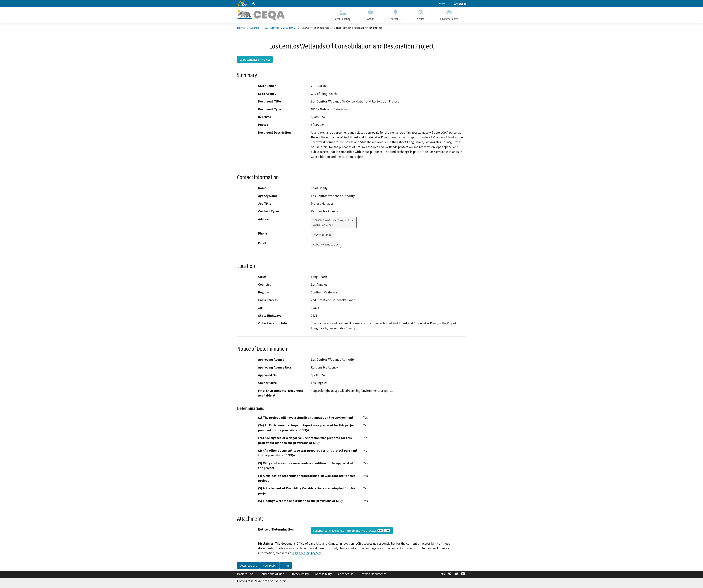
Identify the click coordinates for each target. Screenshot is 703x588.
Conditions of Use (272, 574)
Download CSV (248, 565)
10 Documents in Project (254, 59)
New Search (270, 565)
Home (241, 27)
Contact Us (444, 3)
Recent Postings (343, 19)
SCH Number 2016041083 (280, 27)
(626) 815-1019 (322, 234)
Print (286, 565)
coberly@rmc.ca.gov (326, 244)
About (370, 19)
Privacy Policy (299, 574)
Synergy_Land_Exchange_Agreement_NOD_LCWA (351, 530)
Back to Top (245, 574)
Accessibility (323, 574)
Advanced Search (449, 19)
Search (420, 19)
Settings (461, 3)
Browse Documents (373, 574)
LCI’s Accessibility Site (306, 553)
